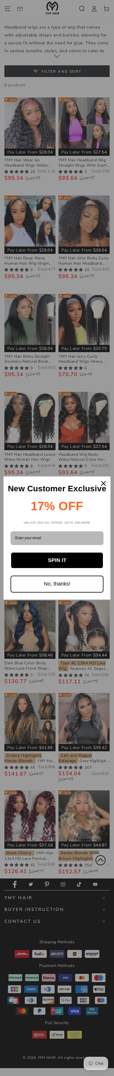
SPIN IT (57, 560)
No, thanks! (57, 584)
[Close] (103, 483)
